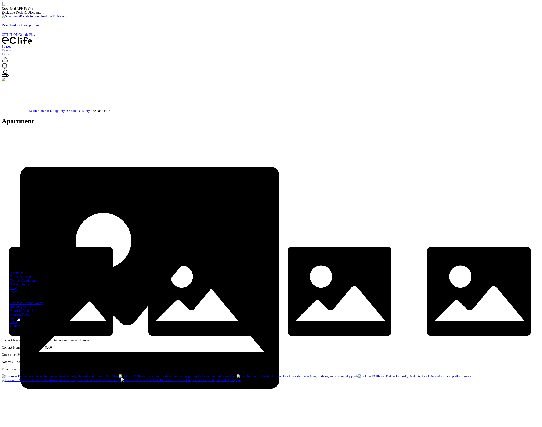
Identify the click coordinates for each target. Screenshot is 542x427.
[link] (33, 111)
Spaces (6, 46)
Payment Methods (22, 310)
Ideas (5, 54)
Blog (13, 288)
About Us (16, 273)
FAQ (13, 322)
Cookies (15, 326)
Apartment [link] (101, 111)
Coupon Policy (20, 314)
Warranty (16, 318)
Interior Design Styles (53, 111)
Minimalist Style (81, 111)
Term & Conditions (23, 280)
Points (14, 292)
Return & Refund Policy (26, 303)
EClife (33, 111)
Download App (20, 276)
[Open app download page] (34, 16)
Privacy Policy (20, 284)
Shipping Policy (21, 307)
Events (6, 50)
